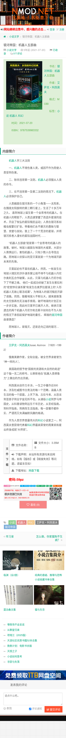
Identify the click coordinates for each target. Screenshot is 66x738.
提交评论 (54, 709)
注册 (61, 29)
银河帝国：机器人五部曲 (20, 45)
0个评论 (17, 53)
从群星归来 (13, 629)
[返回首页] (5, 36)
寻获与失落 (13, 661)
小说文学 (14, 36)
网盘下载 (34, 470)
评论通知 (37, 708)
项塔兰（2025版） (17, 635)
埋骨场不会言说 (15, 624)
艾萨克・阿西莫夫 (52, 87)
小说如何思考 (14, 656)
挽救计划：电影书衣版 (19, 645)
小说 (48, 399)
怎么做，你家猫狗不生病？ (49, 538)
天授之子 (12, 651)
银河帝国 (57, 315)
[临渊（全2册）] (18, 560)
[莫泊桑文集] (18, 594)
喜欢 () (35, 504)
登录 (52, 29)
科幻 (20, 115)
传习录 (10, 536)
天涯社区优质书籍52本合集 (22, 640)
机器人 (13, 115)
